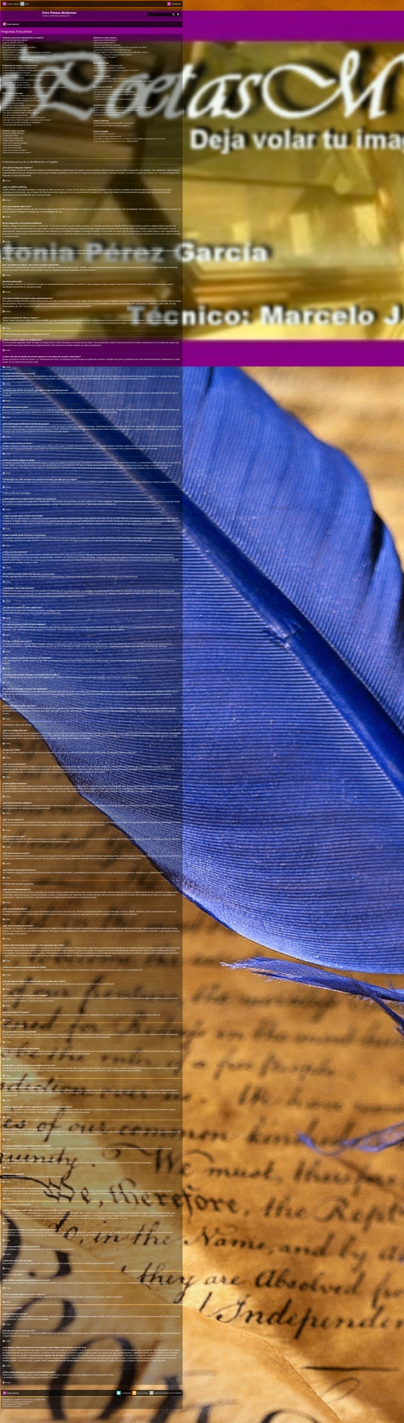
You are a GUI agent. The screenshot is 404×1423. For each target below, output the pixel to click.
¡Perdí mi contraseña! (10, 55)
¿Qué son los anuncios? (11, 145)
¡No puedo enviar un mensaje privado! (108, 65)
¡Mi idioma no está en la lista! (13, 78)
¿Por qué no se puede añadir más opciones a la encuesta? (25, 105)
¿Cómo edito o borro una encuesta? (16, 108)
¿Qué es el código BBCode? (13, 133)
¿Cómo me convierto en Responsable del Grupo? (112, 50)
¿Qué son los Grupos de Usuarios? (107, 45)
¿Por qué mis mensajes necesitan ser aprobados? (21, 122)
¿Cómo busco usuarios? (102, 97)
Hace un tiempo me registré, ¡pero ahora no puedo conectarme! (26, 52)
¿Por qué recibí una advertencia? (15, 115)
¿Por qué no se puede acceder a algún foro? (19, 110)
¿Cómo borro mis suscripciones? (106, 115)
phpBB (113, 412)
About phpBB (27, 1319)
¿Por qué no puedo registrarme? (14, 45)
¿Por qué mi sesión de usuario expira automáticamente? (23, 57)
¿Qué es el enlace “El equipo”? (105, 57)
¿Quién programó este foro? (104, 134)
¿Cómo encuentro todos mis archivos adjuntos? (111, 126)
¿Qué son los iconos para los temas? (16, 152)
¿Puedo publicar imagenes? (13, 140)
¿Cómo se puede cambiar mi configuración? (19, 68)
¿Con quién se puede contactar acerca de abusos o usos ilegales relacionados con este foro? (129, 139)
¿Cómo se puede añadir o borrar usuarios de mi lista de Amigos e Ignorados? (123, 81)
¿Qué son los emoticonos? (12, 138)
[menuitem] (24, 4)
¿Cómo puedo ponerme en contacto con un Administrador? (116, 141)
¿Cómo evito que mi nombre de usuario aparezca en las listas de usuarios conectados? (36, 70)
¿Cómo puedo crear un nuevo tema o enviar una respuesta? (25, 96)
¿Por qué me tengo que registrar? (15, 40)
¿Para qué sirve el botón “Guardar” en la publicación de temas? (26, 120)
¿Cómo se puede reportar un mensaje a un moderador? (23, 117)
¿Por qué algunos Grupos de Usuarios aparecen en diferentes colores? (120, 52)
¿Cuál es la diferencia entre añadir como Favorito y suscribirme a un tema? (122, 107)
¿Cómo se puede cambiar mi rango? (16, 85)
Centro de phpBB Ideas (124, 1333)
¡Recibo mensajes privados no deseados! (109, 68)
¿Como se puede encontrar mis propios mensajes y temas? (116, 99)
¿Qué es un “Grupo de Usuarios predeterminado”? (112, 55)
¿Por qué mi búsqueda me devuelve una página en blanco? (116, 94)
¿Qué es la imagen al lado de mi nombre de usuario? (22, 80)
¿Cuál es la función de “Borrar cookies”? (17, 59)
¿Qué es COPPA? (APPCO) (13, 43)
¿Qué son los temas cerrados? (14, 150)
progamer (9, 1404)
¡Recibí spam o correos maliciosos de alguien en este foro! (115, 70)
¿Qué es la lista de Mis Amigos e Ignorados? (110, 79)
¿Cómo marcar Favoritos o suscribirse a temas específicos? (116, 110)
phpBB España (27, 1402)
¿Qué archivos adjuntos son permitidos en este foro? (113, 123)
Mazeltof (21, 1404)
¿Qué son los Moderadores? (104, 43)
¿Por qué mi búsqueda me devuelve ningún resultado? (114, 92)
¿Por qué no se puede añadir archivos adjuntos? (21, 113)
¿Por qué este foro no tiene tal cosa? (107, 136)
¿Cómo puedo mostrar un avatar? (15, 82)
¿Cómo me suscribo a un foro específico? (109, 112)
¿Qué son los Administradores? (105, 40)
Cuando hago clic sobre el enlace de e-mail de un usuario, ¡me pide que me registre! (34, 87)
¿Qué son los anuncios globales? (15, 143)
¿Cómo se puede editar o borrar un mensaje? (19, 98)
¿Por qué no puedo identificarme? (15, 50)
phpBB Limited (104, 1316)
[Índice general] (22, 14)
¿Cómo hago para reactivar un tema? (16, 125)
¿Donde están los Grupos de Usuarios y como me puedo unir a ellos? (120, 47)
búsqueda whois (31, 1353)
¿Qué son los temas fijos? (12, 148)
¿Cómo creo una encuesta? (13, 103)
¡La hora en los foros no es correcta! (16, 73)
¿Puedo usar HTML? (10, 135)
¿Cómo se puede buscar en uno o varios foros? (111, 89)
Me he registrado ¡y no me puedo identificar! (19, 47)
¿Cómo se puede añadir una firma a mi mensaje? (21, 100)
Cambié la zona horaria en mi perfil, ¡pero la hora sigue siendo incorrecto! (30, 75)
